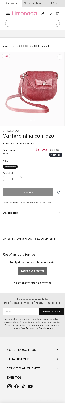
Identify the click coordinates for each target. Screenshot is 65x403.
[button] (8, 13)
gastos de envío (13, 202)
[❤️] (58, 192)
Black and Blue (32, 3)
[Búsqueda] (55, 23)
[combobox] (32, 23)
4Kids (54, 3)
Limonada (11, 3)
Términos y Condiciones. (40, 328)
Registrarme (51, 311)
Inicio (5, 46)
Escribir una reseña (32, 270)
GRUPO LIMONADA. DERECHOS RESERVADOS (33, 400)
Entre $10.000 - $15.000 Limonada (31, 46)
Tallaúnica (11, 167)
